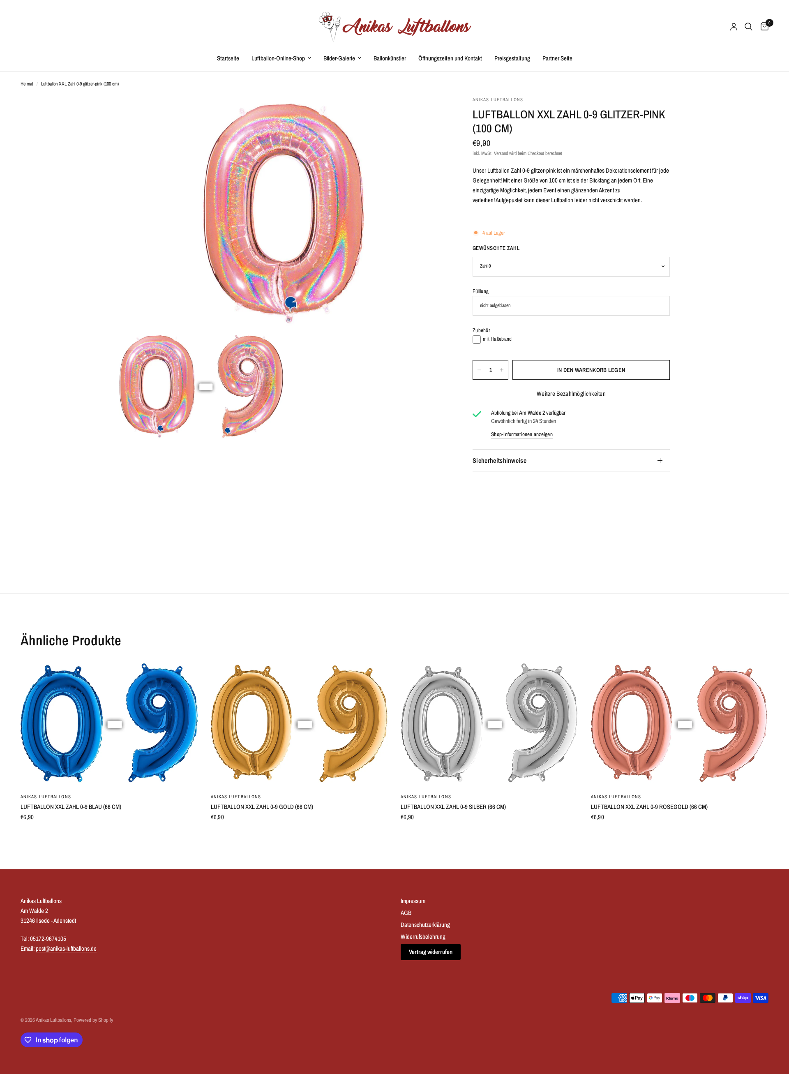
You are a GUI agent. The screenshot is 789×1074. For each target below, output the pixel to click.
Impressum (413, 900)
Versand (501, 153)
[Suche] (749, 26)
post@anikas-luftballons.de (66, 948)
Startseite (228, 58)
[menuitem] (228, 58)
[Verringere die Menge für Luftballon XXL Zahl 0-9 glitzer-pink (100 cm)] (479, 369)
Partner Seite (557, 58)
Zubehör (481, 330)
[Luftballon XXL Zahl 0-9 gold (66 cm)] (300, 723)
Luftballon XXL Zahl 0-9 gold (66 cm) (262, 806)
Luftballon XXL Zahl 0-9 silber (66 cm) (453, 806)
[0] (762, 26)
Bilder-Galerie (339, 58)
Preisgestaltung (512, 58)
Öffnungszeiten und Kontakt (450, 58)
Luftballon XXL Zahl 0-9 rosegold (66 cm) (649, 806)
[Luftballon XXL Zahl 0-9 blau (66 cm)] (109, 723)
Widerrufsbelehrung (423, 936)
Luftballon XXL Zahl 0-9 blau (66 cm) (71, 806)
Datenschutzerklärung (425, 924)
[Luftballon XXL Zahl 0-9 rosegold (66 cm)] (680, 723)
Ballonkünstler (390, 58)
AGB (406, 912)
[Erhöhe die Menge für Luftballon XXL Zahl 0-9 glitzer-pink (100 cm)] (502, 369)
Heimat (27, 84)
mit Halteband (497, 338)
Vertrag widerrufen (430, 951)
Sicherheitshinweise (499, 460)
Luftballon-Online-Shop (278, 58)
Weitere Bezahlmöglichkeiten (571, 393)
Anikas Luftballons (46, 796)
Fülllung (481, 291)
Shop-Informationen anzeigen (522, 434)
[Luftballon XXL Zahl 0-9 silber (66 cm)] (490, 723)
